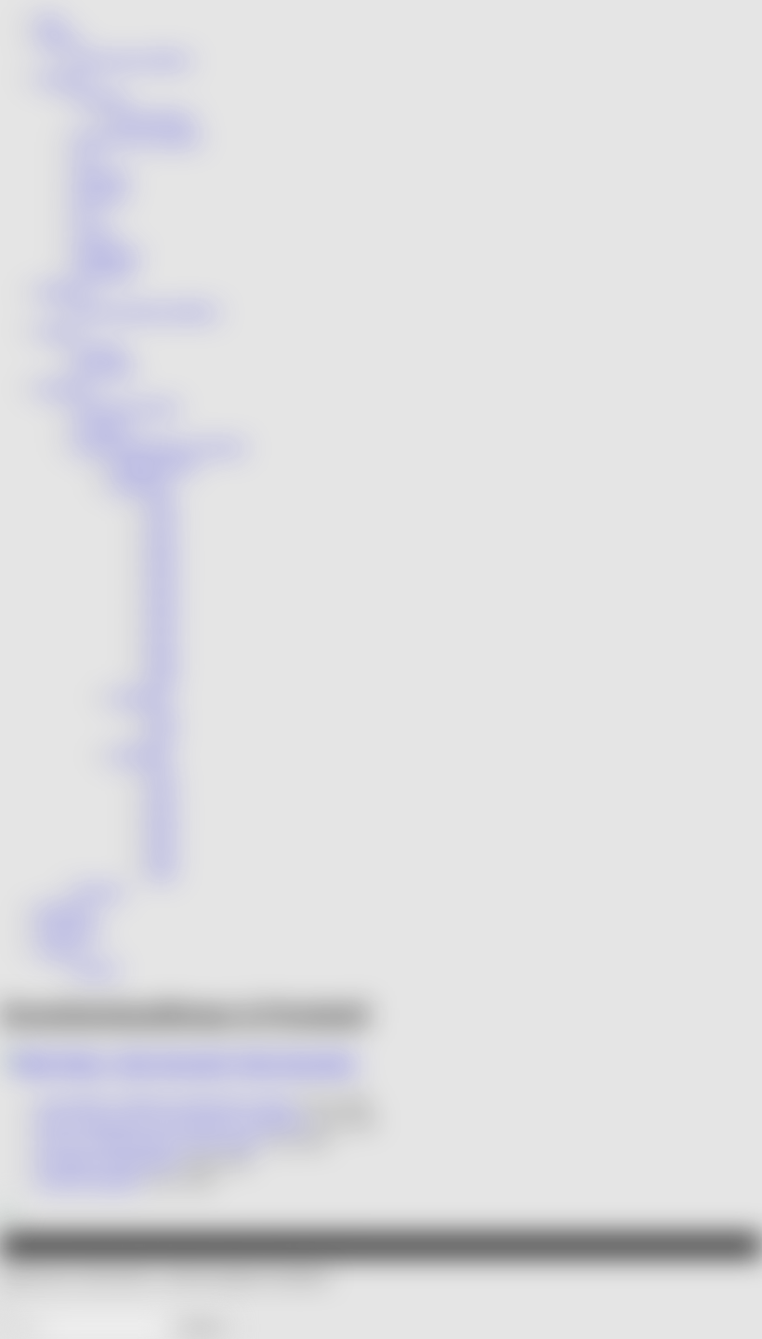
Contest (95, 234)
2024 (162, 833)
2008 (162, 659)
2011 (161, 736)
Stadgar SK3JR (153, 465)
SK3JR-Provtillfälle (87, 1180)
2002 (162, 543)
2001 (162, 524)
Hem (49, 21)
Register (96, 968)
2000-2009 (139, 485)
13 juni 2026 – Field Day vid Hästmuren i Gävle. (166, 1103)
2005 (162, 601)
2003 (162, 562)
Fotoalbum (102, 427)
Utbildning (63, 291)
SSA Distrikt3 (296, 1064)
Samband (99, 98)
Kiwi (85, 214)
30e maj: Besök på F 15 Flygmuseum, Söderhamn (173, 1122)
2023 (162, 814)
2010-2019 (139, 698)
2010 (162, 717)
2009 (162, 678)
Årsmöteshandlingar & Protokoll (159, 447)
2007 (162, 640)
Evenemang (69, 929)
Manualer (99, 891)
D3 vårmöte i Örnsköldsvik (108, 1161)
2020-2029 (139, 755)
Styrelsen (99, 350)
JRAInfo (59, 40)
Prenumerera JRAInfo (132, 60)
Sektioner (62, 79)
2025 (162, 852)
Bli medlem (104, 369)
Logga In (60, 949)
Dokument (64, 388)
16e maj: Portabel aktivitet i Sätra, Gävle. (148, 1141)
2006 (162, 621)
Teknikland (103, 272)
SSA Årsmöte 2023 (125, 408)
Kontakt (58, 331)
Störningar (101, 175)
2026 (162, 872)
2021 (162, 775)
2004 (162, 582)
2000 (162, 504)
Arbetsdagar (106, 253)
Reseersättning (152, 118)
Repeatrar (100, 195)
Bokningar (64, 911)
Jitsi (85, 157)
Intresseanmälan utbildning (146, 311)
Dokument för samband (137, 137)
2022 (162, 795)
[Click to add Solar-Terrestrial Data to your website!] (7, 1214)
